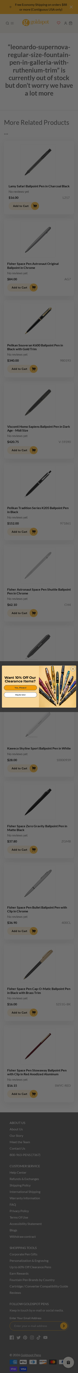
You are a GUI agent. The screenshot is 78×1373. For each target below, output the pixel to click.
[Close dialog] (73, 668)
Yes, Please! (20, 687)
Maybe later (20, 695)
